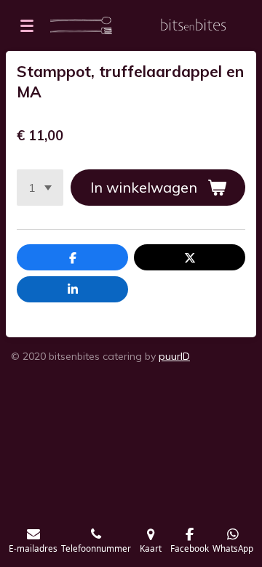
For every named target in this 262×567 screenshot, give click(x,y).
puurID (174, 356)
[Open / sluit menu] (27, 25)
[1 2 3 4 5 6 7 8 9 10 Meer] (40, 187)
